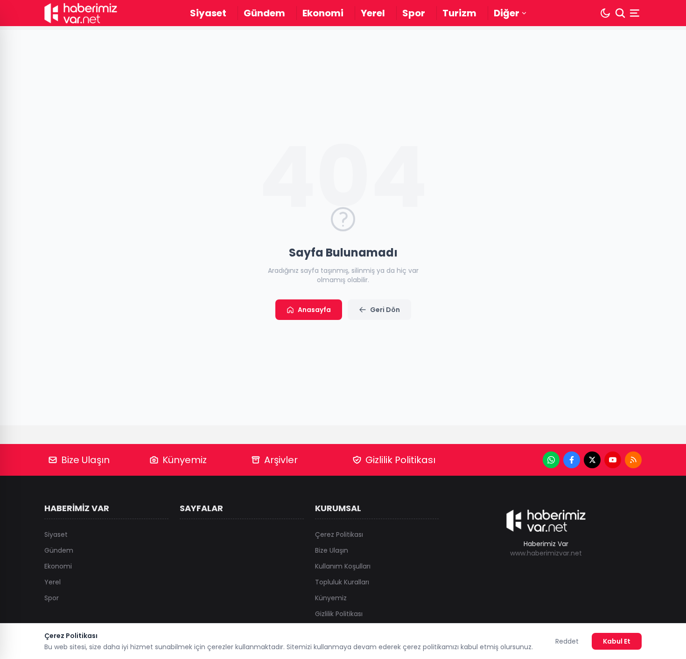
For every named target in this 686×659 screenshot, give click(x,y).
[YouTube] (612, 459)
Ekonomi (322, 13)
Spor (413, 13)
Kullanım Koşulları (343, 566)
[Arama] (620, 13)
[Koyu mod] (605, 13)
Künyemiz (184, 459)
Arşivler (281, 459)
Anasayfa (314, 309)
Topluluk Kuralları (342, 582)
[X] (592, 459)
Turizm (459, 13)
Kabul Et (616, 641)
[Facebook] (571, 459)
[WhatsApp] (551, 459)
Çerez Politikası (339, 534)
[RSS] (633, 459)
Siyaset (208, 13)
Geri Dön (385, 309)
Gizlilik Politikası (400, 459)
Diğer (506, 13)
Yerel (373, 13)
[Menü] (636, 13)
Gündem (264, 13)
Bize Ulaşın (85, 459)
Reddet (567, 641)
